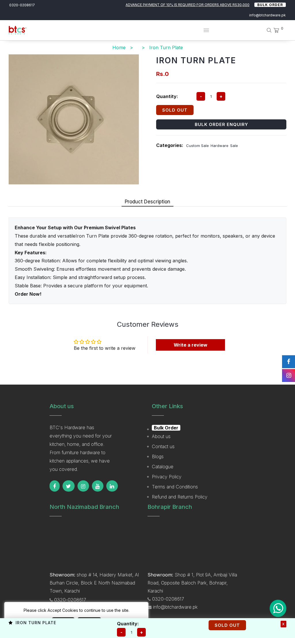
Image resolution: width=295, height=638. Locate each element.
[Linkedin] (112, 486)
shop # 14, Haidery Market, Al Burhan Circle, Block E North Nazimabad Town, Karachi (94, 583)
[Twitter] (69, 486)
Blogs (158, 456)
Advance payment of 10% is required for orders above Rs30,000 (187, 5)
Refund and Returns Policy (179, 497)
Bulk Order (270, 5)
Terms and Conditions (175, 487)
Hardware (219, 145)
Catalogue (162, 466)
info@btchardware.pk (267, 15)
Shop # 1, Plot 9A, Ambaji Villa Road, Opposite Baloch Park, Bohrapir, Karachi (192, 583)
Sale (234, 145)
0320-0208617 (22, 5)
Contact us (163, 446)
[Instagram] (83, 486)
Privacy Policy (166, 477)
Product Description (147, 202)
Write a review (190, 345)
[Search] (266, 30)
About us (161, 436)
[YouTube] (97, 486)
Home (119, 47)
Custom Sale (197, 145)
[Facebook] (55, 486)
